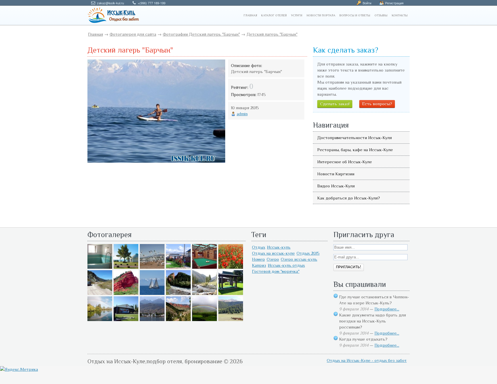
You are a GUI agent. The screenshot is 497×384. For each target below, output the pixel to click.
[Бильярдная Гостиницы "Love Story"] (204, 267)
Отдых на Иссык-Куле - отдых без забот (367, 360)
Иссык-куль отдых (286, 265)
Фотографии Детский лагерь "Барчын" (201, 34)
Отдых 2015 (308, 253)
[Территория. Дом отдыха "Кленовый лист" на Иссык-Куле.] (178, 267)
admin (242, 113)
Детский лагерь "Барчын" (271, 34)
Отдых (258, 247)
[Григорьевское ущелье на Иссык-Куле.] (230, 319)
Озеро (273, 259)
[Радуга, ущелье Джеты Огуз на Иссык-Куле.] (204, 319)
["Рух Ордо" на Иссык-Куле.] (126, 319)
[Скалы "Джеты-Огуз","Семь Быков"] (178, 319)
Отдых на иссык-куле (273, 253)
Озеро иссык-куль (299, 259)
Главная (95, 34)
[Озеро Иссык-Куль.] (152, 293)
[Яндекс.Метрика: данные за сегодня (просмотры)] (19, 369)
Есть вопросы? (377, 103)
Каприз (259, 265)
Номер (258, 259)
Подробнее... (386, 308)
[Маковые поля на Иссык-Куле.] (230, 267)
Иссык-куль (278, 247)
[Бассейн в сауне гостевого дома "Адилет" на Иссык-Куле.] (99, 267)
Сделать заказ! (334, 103)
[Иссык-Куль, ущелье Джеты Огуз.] (126, 293)
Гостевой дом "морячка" (275, 271)
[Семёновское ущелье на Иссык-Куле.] (204, 293)
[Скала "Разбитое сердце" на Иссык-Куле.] (178, 293)
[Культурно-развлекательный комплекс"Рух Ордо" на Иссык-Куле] (230, 293)
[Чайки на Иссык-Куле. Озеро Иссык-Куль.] (152, 267)
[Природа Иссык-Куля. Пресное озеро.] (99, 319)
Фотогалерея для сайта (133, 34)
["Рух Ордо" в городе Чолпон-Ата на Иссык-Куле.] (126, 267)
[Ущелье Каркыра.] (99, 293)
